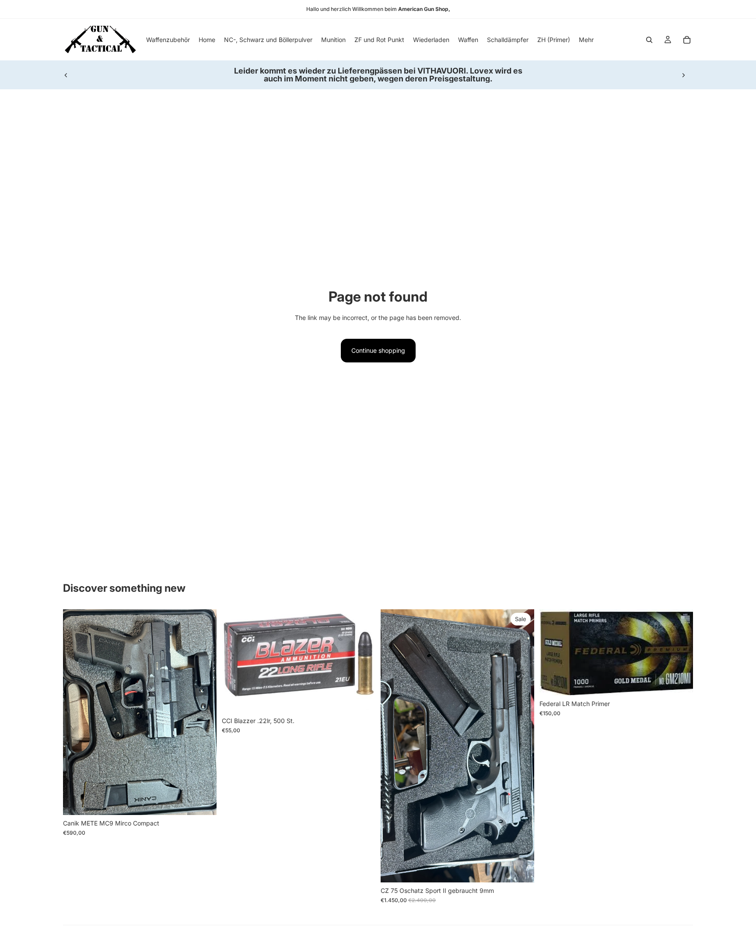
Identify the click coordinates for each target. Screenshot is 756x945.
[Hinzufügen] (203, 801)
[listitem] (586, 40)
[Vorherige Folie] (66, 74)
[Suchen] (649, 39)
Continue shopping (378, 350)
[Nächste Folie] (683, 74)
